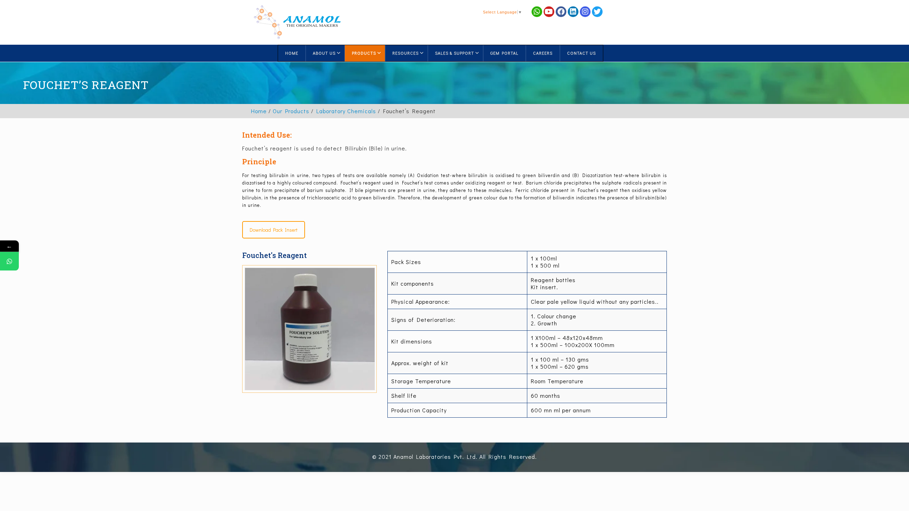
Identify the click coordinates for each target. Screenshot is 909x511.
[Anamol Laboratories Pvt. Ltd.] (297, 22)
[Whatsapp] (537, 11)
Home (259, 111)
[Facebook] (561, 11)
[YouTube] (549, 11)
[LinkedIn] (573, 11)
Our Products (291, 111)
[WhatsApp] (9, 261)
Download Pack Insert (274, 229)
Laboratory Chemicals (346, 111)
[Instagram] (585, 11)
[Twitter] (597, 11)
